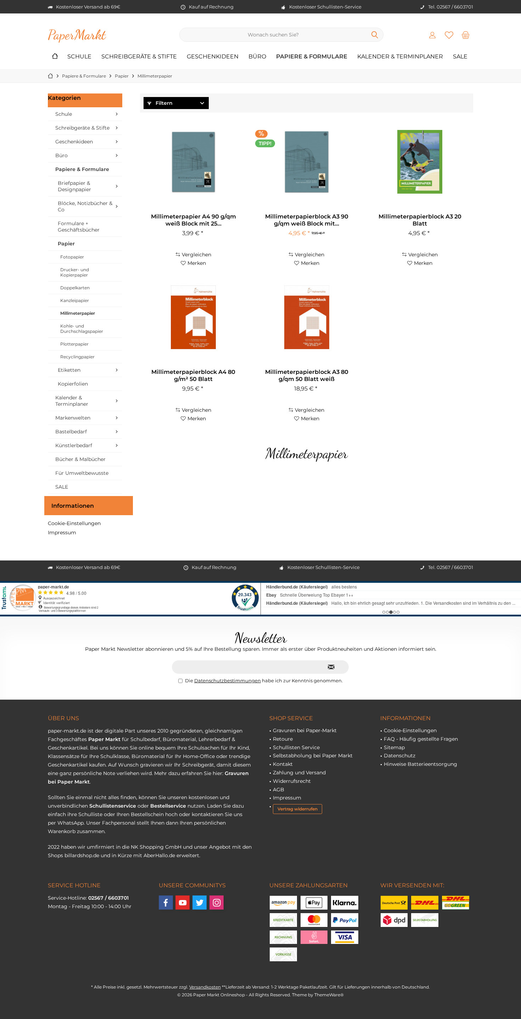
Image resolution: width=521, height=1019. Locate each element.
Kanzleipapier (74, 300)
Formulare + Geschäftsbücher (79, 226)
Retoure (283, 739)
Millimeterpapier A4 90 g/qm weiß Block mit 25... (193, 220)
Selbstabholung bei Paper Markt (313, 755)
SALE (61, 487)
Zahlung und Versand (299, 772)
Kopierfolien (73, 384)
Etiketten (69, 370)
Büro (61, 155)
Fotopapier (72, 257)
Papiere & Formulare (82, 169)
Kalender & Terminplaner (71, 400)
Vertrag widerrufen (298, 809)
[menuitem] (465, 35)
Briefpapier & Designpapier (74, 186)
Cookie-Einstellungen (74, 523)
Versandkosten (205, 987)
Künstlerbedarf (73, 445)
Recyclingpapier (77, 356)
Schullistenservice (112, 806)
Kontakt (283, 764)
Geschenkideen (74, 141)
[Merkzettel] (449, 35)
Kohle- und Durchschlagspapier (81, 328)
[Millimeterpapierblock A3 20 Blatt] (420, 162)
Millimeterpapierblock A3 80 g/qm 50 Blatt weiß (306, 375)
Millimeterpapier (77, 313)
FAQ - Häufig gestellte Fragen (421, 739)
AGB (278, 789)
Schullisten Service (296, 747)
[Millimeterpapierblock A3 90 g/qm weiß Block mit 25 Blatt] (306, 162)
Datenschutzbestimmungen (227, 680)
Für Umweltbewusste (81, 473)
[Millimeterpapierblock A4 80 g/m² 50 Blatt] (193, 317)
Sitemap (394, 747)
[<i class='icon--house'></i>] (55, 56)
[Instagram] (216, 902)
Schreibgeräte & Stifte (82, 128)
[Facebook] (166, 902)
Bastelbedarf (71, 431)
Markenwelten (72, 418)
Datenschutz (399, 755)
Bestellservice (168, 806)
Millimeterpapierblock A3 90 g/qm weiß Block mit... (306, 220)
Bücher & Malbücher (80, 459)
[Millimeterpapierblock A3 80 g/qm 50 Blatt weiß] (306, 317)
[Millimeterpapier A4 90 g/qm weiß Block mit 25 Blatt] (193, 162)
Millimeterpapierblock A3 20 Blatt (420, 220)
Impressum (62, 532)
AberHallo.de (159, 855)
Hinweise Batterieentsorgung (420, 764)
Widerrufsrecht (292, 781)
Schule (63, 114)
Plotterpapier (74, 344)
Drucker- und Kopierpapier (74, 272)
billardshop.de (82, 855)
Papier (66, 243)
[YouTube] (182, 902)
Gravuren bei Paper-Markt (305, 730)
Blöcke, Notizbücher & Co (85, 206)
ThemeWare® (329, 994)
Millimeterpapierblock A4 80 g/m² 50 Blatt (193, 375)
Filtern (163, 103)
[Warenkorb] (465, 35)
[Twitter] (199, 902)
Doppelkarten (75, 287)
